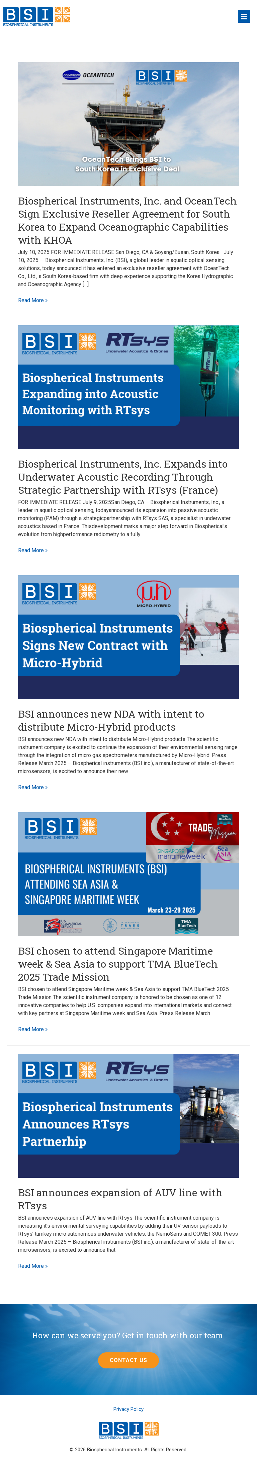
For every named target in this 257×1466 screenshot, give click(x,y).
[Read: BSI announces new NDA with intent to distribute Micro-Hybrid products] (128, 637)
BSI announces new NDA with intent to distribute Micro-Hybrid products (111, 720)
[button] (128, 1360)
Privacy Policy (128, 1409)
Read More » (33, 300)
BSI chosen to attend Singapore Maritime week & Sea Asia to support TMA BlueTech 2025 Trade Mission (118, 963)
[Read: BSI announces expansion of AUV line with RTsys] (128, 1115)
